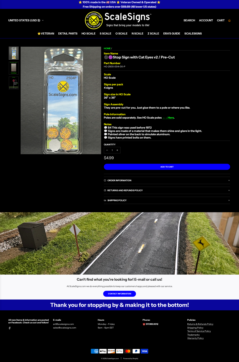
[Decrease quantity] (107, 150)
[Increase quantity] (117, 150)
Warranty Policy (195, 338)
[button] (23, 100)
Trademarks (193, 334)
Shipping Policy (195, 327)
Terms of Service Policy (199, 331)
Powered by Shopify (130, 358)
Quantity (109, 144)
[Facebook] (10, 328)
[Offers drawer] (229, 20)
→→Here (168, 117)
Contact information (119, 293)
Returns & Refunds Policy (200, 324)
